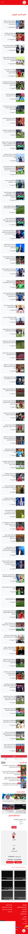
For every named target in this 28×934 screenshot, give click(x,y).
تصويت (14, 827)
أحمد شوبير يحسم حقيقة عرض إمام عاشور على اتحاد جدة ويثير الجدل (10, 22)
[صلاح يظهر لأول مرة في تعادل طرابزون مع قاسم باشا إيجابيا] (20, 884)
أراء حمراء (10, 911)
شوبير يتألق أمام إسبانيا (11, 599)
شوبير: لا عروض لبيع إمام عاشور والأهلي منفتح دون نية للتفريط (9, 475)
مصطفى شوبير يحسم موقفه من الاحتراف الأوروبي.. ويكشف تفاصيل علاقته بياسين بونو (9, 144)
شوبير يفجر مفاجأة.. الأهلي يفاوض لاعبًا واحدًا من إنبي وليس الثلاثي (10, 246)
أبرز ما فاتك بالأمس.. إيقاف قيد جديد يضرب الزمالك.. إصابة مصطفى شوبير (9, 463)
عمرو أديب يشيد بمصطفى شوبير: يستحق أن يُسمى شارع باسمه (9, 156)
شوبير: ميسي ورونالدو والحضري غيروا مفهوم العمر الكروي (9, 282)
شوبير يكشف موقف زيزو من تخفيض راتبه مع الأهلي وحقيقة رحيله (9, 258)
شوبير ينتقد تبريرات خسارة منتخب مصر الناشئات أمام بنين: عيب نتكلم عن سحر (10, 746)
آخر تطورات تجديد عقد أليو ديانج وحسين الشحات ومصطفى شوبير (10, 673)
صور (26, 921)
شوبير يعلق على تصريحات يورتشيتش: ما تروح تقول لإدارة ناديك (9, 500)
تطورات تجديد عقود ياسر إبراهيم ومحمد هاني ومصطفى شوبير (10, 71)
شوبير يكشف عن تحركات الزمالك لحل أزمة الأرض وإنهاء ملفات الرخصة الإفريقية (9, 734)
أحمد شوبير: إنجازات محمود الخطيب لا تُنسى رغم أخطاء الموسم (9, 649)
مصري (21, 821)
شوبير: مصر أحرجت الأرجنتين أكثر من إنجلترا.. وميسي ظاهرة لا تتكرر (9, 108)
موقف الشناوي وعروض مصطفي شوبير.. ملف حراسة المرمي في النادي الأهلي (9, 220)
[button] (2, 763)
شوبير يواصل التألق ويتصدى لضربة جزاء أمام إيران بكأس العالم (10, 208)
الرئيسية (25, 905)
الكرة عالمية (9, 905)
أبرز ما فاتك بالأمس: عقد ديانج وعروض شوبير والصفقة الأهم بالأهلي (9, 576)
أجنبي (21, 823)
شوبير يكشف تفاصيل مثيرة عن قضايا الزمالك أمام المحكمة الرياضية (9, 295)
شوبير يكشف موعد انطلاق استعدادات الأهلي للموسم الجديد (10, 366)
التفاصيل (18, 862)
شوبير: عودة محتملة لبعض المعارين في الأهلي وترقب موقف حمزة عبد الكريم (9, 698)
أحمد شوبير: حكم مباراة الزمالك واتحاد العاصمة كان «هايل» (10, 451)
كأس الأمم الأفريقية (22, 907)
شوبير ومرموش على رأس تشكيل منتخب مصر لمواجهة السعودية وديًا (9, 625)
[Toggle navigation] (2, 2)
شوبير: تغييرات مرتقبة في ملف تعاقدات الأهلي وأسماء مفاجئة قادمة (9, 686)
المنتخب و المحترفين (7, 907)
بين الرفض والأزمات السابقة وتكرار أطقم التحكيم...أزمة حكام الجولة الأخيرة (10, 438)
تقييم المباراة (10, 862)
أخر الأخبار (24, 909)
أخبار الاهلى (24, 911)
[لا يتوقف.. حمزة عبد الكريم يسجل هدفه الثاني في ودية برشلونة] (20, 874)
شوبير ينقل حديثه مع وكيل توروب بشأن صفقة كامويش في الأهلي (9, 612)
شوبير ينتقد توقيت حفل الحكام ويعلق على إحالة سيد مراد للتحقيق (9, 536)
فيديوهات (24, 919)
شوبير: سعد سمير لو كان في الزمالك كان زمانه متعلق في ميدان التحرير (9, 402)
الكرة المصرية (23, 913)
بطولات (25, 916)
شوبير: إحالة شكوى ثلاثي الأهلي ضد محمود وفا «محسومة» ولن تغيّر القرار (10, 512)
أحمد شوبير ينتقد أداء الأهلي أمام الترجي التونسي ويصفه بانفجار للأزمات (9, 661)
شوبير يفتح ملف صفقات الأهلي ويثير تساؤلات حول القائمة (10, 35)
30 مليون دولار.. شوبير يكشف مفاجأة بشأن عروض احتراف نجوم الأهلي (9, 59)
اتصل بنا (25, 923)
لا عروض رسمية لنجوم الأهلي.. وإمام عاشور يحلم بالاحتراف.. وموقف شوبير (9, 83)
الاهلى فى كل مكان (7, 909)
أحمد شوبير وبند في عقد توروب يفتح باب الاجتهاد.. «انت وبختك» (9, 487)
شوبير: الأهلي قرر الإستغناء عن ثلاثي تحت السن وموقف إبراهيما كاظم (9, 524)
